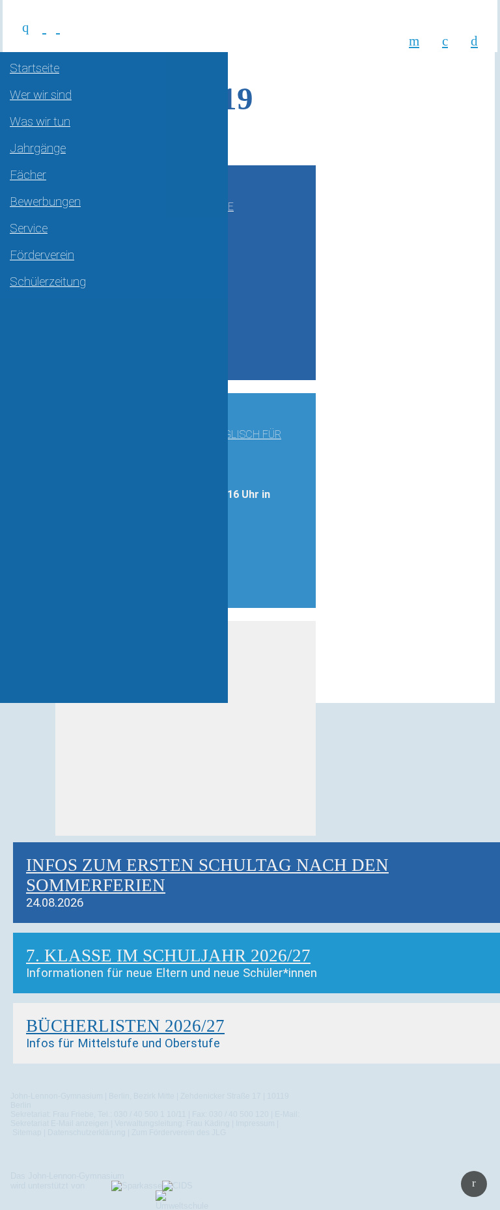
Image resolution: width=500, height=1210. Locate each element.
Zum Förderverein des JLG (179, 1132)
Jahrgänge (38, 148)
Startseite (34, 68)
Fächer (28, 175)
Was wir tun (40, 122)
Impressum (255, 1123)
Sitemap (27, 1132)
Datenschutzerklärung (87, 1132)
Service (29, 228)
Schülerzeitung (48, 282)
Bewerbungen (45, 202)
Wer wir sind (41, 95)
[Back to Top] (474, 1184)
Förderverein (42, 255)
